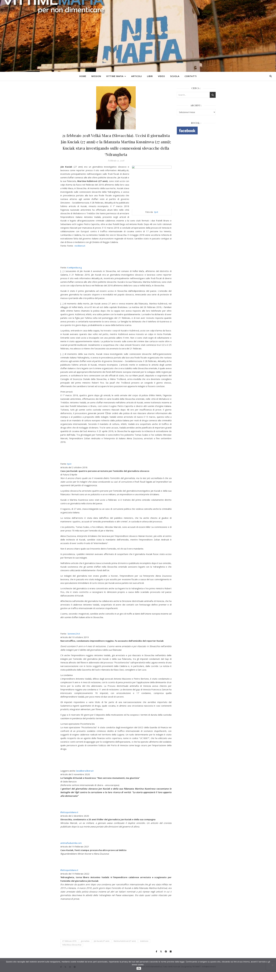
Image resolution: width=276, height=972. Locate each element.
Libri (150, 76)
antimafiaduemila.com (71, 842)
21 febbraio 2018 (69, 941)
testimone (144, 941)
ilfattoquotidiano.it (69, 812)
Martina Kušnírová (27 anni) (125, 941)
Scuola (174, 76)
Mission (96, 76)
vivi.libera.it (79, 245)
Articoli (136, 76)
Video (161, 76)
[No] (272, 965)
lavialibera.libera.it (85, 770)
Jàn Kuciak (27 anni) (101, 941)
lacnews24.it (74, 633)
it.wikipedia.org (74, 267)
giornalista (85, 941)
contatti (191, 76)
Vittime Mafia (114, 76)
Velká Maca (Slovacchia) (71, 945)
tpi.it (156, 212)
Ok (139, 968)
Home (82, 76)
